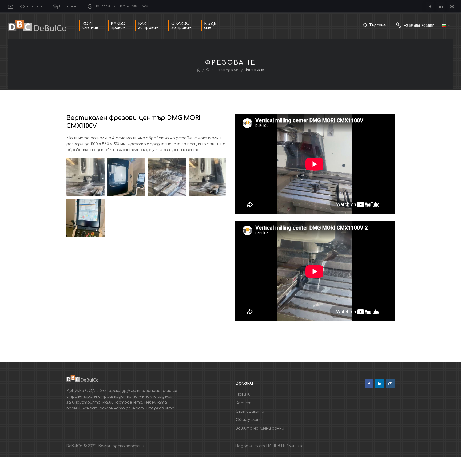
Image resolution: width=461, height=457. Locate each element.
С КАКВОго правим (181, 26)
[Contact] (400, 25)
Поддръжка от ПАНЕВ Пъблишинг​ (269, 446)
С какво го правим (222, 70)
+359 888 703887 (419, 26)
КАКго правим (148, 26)
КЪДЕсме (210, 26)
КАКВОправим (118, 26)
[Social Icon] (430, 6)
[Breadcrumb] (198, 70)
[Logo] (37, 25)
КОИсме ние (90, 26)
